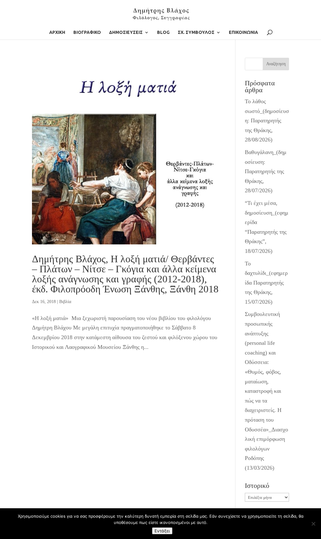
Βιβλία (65, 301)
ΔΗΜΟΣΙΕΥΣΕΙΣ (126, 32)
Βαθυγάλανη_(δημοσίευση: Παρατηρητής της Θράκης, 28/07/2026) (266, 171)
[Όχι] (313, 523)
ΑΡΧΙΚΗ (57, 32)
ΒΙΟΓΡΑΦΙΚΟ (87, 32)
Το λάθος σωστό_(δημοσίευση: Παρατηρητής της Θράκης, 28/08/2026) (267, 120)
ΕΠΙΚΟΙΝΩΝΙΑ (243, 32)
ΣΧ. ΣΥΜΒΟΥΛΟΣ (196, 32)
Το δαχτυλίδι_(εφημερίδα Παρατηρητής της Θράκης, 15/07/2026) (266, 282)
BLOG (163, 32)
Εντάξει (162, 530)
